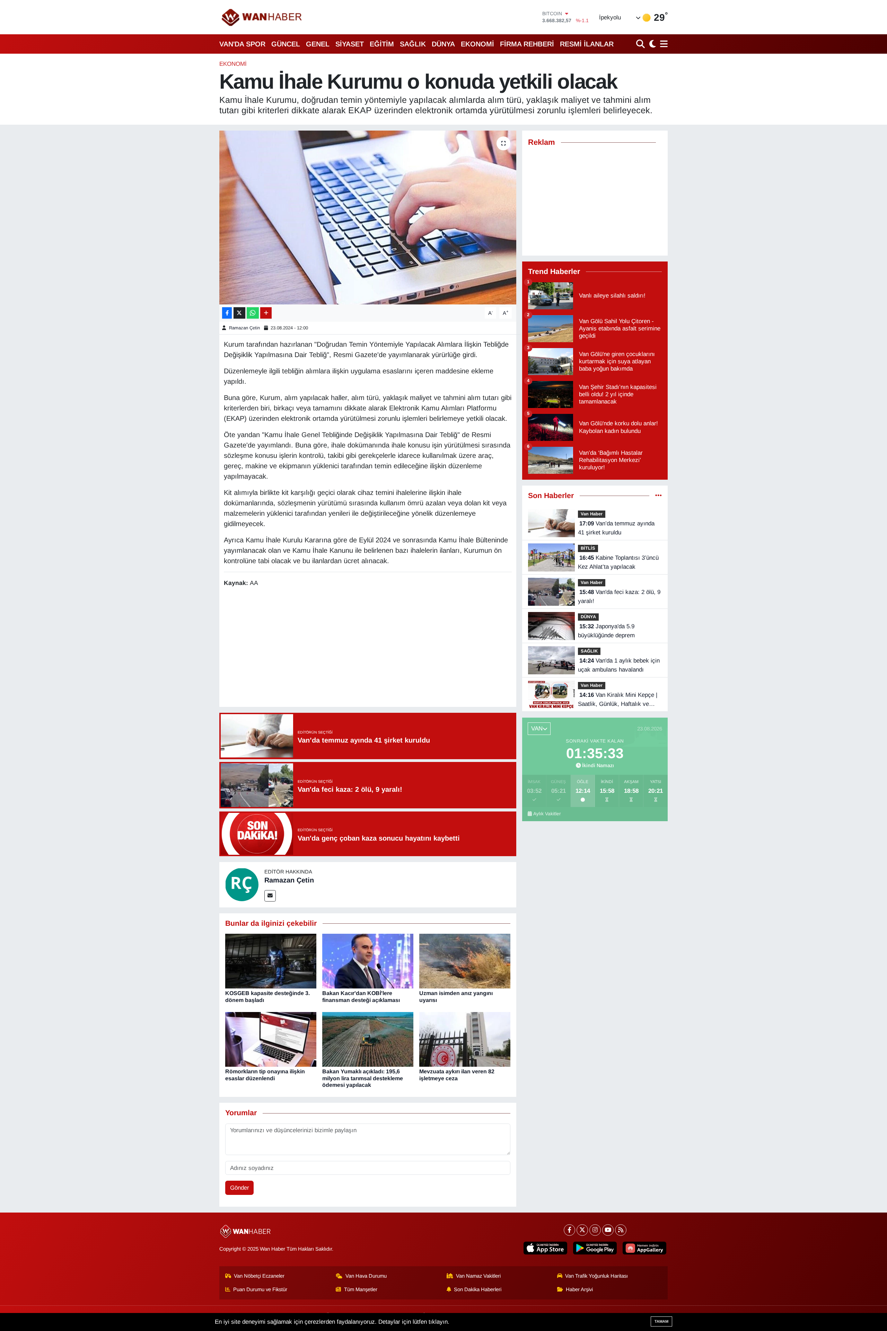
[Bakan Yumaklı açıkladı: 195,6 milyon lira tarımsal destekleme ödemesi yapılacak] (367, 1039)
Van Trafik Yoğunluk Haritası (596, 1276)
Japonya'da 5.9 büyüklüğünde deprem (606, 631)
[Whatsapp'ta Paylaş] (253, 313)
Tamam (661, 1321)
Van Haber (592, 513)
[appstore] (545, 1248)
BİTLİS (588, 548)
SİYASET (349, 44)
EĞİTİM (382, 44)
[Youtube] (608, 1230)
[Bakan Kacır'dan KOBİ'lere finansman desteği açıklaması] (367, 961)
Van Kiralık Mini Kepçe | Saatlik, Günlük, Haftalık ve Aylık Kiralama (617, 700)
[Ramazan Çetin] (241, 884)
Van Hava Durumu (366, 1276)
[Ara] (641, 44)
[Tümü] (658, 496)
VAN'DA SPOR (242, 44)
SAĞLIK (413, 44)
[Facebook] (569, 1230)
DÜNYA (443, 44)
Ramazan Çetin (244, 327)
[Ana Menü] (662, 44)
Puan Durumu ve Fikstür (260, 1289)
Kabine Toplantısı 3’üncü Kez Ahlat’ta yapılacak (618, 562)
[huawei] (644, 1248)
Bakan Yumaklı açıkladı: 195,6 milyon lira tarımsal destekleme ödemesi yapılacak (362, 1078)
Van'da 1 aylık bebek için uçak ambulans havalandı (619, 665)
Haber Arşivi (579, 1289)
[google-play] (595, 1248)
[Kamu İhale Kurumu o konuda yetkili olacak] (367, 217)
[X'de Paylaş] (239, 313)
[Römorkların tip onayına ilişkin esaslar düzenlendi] (270, 1039)
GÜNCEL (285, 44)
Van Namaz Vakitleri (478, 1276)
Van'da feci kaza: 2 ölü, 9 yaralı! (619, 596)
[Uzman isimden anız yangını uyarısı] (464, 961)
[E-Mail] (270, 896)
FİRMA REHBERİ (527, 44)
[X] (582, 1230)
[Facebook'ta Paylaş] (227, 313)
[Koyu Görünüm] (651, 44)
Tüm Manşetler (360, 1289)
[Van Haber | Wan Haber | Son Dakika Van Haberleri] (262, 17)
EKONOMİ (477, 44)
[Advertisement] (367, 648)
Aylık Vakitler (547, 813)
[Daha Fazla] (266, 313)
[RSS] (620, 1230)
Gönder (239, 1187)
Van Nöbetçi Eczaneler (259, 1276)
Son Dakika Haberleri (477, 1289)
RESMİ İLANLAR (587, 44)
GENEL (318, 44)
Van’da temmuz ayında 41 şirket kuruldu (616, 528)
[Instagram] (595, 1230)
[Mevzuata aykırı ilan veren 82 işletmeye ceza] (464, 1039)
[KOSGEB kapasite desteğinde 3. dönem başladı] (270, 961)
